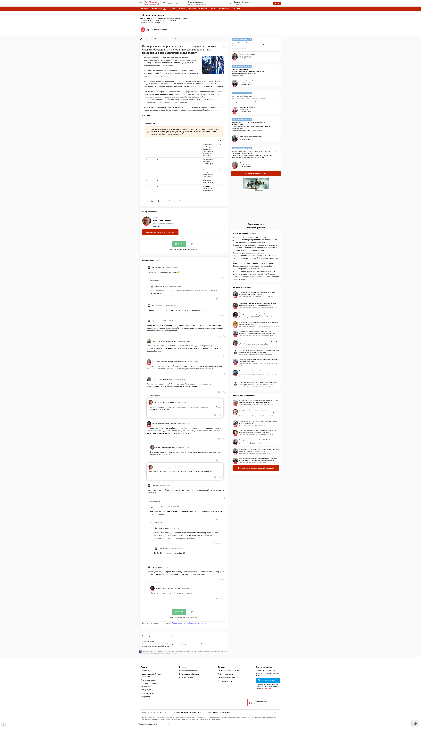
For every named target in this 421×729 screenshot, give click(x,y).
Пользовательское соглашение (148, 684)
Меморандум (146, 690)
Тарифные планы (225, 681)
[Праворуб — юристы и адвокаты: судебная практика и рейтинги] (152, 3)
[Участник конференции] (153, 362)
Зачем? (195, 249)
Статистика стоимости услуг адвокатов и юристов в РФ (267, 673)
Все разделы (146, 697)
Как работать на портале (228, 677)
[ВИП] (149, 361)
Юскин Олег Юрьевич (162, 220)
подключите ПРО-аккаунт (161, 646)
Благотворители (186, 677)
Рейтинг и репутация (226, 674)
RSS (278, 712)
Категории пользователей (228, 670)
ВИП (238, 9)
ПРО (233, 9)
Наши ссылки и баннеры (189, 674)
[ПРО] (150, 402)
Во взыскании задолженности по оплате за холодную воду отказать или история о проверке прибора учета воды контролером (255, 247)
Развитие (183, 667)
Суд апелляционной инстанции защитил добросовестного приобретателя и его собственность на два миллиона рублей (255, 239)
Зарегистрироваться (197, 623)
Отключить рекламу (256, 228)
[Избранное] (224, 46)
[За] (219, 277)
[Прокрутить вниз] (415, 723)
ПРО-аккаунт (202, 129)
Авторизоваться (178, 623)
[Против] (224, 277)
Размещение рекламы (188, 670)
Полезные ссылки (264, 667)
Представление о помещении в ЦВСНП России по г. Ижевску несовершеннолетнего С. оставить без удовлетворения (254, 266)
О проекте (145, 670)
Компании (172, 9)
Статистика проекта (149, 680)
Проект (144, 667)
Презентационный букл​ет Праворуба (151, 675)
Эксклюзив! (203, 9)
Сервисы (213, 9)
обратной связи (266, 688)
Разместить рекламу (256, 224)
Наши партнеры (147, 693)
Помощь (221, 667)
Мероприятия (224, 9)
